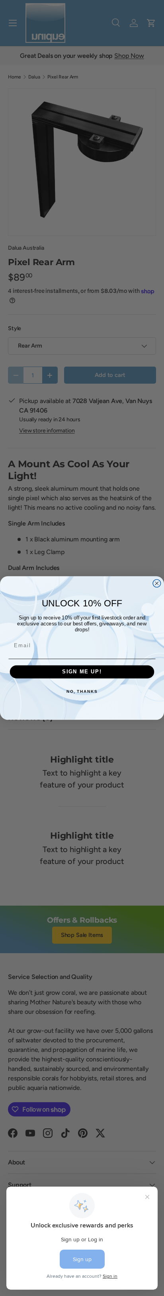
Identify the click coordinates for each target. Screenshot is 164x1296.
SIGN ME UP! (82, 672)
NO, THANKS (82, 691)
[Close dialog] (157, 583)
